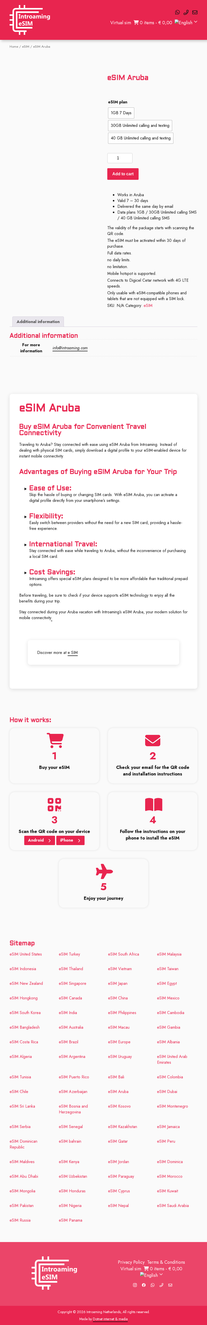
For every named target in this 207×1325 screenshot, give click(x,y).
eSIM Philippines (122, 1013)
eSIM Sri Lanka (22, 1106)
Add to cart (123, 174)
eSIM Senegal (71, 1127)
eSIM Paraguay (121, 1176)
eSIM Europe (119, 1042)
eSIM (25, 46)
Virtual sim (120, 22)
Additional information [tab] (38, 322)
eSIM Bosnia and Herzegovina (73, 1109)
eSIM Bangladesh (25, 1027)
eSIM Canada (70, 998)
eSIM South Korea (25, 1013)
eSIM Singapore (72, 983)
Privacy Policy (131, 1262)
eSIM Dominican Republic (23, 1144)
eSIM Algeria (21, 1056)
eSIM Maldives (22, 1162)
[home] (30, 20)
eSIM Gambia (168, 1027)
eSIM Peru (166, 1141)
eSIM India (68, 1013)
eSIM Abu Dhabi (24, 1176)
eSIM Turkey (69, 954)
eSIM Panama (70, 1220)
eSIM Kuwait (167, 1191)
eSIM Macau (119, 1027)
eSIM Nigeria (70, 1205)
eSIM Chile (19, 1091)
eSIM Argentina (72, 1056)
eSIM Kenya (69, 1162)
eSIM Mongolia (22, 1191)
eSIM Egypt (167, 983)
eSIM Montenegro (172, 1106)
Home (14, 46)
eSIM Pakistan (22, 1205)
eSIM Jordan (118, 1162)
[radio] (121, 113)
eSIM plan (117, 102)
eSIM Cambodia (170, 1013)
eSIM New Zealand (26, 983)
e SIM (73, 652)
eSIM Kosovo (119, 1106)
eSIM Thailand (71, 969)
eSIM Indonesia (23, 969)
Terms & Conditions (166, 1262)
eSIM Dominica (170, 1162)
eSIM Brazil (68, 1042)
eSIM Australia (71, 1027)
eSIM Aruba (118, 1091)
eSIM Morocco (170, 1176)
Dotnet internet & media (110, 1318)
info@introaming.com (70, 348)
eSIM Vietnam (120, 969)
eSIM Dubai (167, 1091)
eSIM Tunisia (20, 1077)
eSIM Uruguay (120, 1056)
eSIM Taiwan (167, 969)
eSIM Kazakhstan (122, 1127)
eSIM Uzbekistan (73, 1176)
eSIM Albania (168, 1042)
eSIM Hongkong (24, 998)
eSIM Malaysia (169, 954)
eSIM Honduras (72, 1191)
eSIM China (118, 998)
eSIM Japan (117, 983)
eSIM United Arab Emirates (172, 1059)
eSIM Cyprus (119, 1191)
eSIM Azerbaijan (73, 1091)
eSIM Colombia (170, 1077)
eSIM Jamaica (168, 1127)
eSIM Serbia (20, 1127)
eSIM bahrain (70, 1141)
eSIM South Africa (123, 954)
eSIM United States (26, 954)
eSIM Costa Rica (24, 1042)
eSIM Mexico (168, 998)
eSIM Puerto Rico (74, 1077)
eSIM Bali (116, 1077)
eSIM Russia (20, 1220)
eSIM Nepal (118, 1205)
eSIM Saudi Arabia (173, 1205)
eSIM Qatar (118, 1141)
